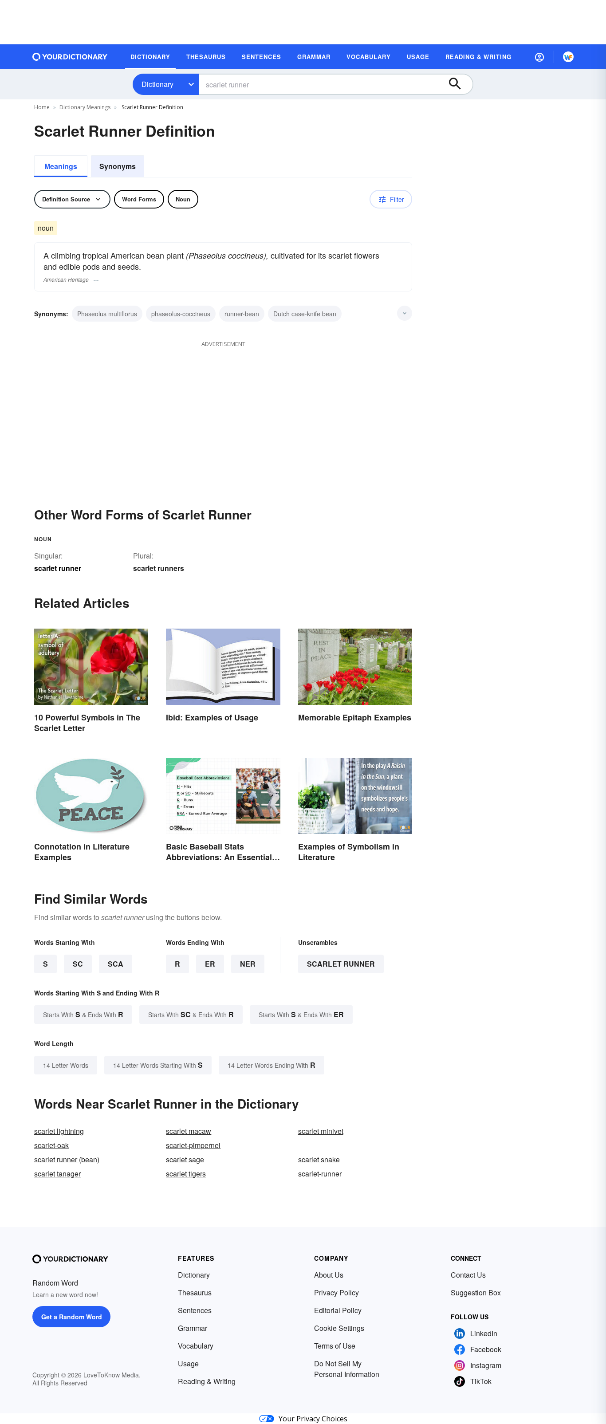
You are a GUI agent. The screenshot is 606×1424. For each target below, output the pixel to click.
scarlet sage (185, 1159)
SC (78, 964)
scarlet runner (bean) (66, 1159)
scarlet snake (319, 1159)
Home (42, 107)
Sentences (195, 1310)
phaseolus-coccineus (180, 313)
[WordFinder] (568, 57)
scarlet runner (341, 964)
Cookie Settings (339, 1328)
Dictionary (157, 84)
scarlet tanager (57, 1173)
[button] (539, 56)
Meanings (60, 166)
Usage (188, 1363)
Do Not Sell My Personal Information (346, 1368)
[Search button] (459, 84)
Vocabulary (195, 1346)
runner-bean (241, 313)
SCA (115, 964)
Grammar (192, 1328)
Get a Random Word (71, 1316)
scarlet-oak (51, 1145)
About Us (328, 1275)
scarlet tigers (186, 1173)
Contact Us (468, 1275)
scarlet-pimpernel (193, 1145)
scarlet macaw (188, 1131)
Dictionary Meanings (84, 107)
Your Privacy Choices (313, 1419)
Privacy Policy (336, 1292)
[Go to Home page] (70, 57)
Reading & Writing (207, 1381)
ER (210, 964)
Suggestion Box (476, 1292)
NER (248, 964)
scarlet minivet (320, 1131)
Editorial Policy (338, 1310)
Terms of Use (334, 1346)
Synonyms (117, 166)
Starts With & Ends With (83, 1014)
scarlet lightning (59, 1131)
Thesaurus (195, 1292)
